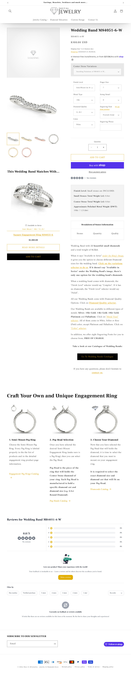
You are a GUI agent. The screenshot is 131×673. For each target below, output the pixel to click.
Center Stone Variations (85, 66)
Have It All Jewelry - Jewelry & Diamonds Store (41, 667)
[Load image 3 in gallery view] (40, 139)
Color (75, 119)
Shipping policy (108, 667)
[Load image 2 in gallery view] (27, 139)
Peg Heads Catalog (58, 501)
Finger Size (104, 82)
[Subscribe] (54, 644)
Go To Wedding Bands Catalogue (97, 357)
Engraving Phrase (107, 122)
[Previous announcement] (8, 2)
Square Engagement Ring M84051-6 (33, 234)
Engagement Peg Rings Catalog (24, 474)
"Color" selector (78, 328)
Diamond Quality (80, 107)
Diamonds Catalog (99, 489)
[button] (10, 11)
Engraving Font (109, 108)
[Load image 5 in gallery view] (13, 152)
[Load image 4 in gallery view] (54, 139)
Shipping (74, 51)
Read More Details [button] (33, 247)
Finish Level (78, 82)
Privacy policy (80, 667)
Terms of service (94, 667)
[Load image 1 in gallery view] (13, 139)
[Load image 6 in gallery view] (27, 152)
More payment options (97, 172)
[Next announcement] (123, 2)
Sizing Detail (105, 94)
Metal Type (77, 94)
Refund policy (67, 667)
